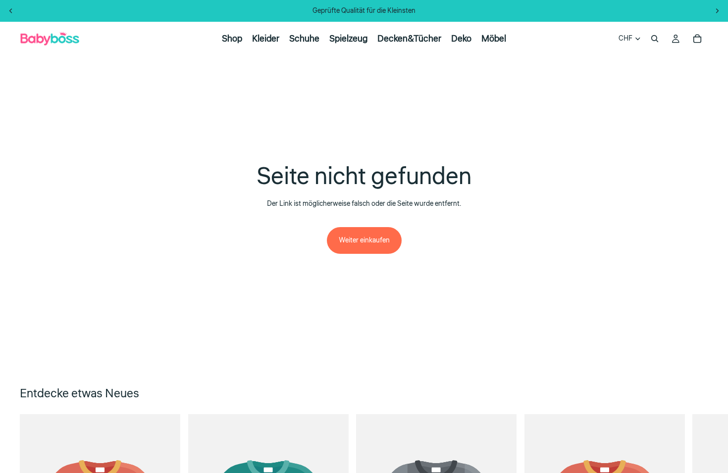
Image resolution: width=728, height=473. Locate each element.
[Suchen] (655, 38)
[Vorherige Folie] (11, 11)
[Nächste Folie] (717, 11)
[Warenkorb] (697, 38)
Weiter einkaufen (364, 240)
